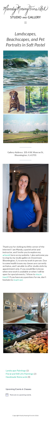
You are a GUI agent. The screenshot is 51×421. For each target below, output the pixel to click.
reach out (18, 280)
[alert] (25, 394)
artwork (6, 255)
